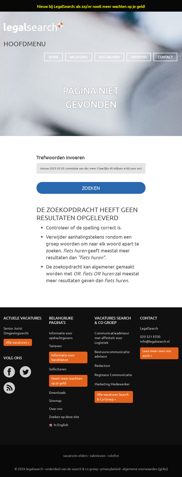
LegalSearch (33, 28)
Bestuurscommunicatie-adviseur (112, 354)
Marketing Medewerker (112, 384)
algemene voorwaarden (140, 469)
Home (53, 57)
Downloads (57, 392)
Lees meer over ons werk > (156, 353)
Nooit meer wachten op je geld (66, 380)
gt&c (163, 469)
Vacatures (79, 57)
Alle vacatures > (18, 342)
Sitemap (55, 400)
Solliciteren (57, 369)
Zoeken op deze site (64, 416)
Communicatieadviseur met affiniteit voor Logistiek (112, 338)
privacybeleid (110, 469)
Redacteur (102, 365)
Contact (165, 57)
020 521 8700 (150, 336)
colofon (113, 455)
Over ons (55, 408)
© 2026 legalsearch (28, 469)
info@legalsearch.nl (155, 341)
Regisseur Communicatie (113, 375)
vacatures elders (75, 455)
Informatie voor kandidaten (63, 357)
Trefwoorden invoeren (60, 157)
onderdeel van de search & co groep (71, 469)
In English (61, 424)
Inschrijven (109, 57)
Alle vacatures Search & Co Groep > (113, 396)
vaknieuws (97, 455)
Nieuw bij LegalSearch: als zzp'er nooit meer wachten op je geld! (91, 6)
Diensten (138, 57)
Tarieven (55, 346)
